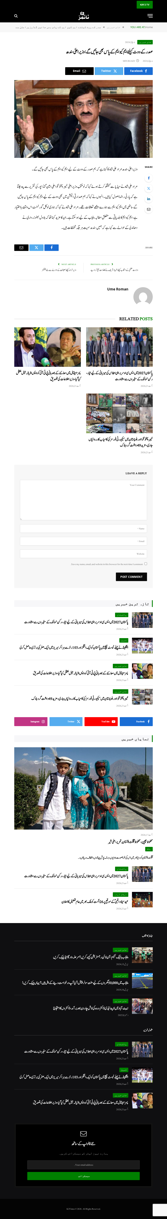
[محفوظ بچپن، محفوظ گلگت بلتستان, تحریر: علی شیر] (83, 788)
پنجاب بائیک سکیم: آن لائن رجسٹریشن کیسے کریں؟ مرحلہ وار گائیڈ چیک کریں (90, 957)
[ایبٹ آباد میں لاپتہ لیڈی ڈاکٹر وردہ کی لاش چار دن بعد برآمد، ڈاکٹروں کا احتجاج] (142, 1006)
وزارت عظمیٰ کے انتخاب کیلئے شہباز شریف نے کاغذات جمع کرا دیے (114, 270)
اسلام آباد (120, 894)
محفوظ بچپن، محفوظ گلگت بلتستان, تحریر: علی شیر (130, 842)
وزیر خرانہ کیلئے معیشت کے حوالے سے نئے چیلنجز (59, 270)
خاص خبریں (145, 42)
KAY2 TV (144, 4)
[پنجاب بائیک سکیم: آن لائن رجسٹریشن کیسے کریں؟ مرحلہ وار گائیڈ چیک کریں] (142, 955)
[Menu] (150, 15)
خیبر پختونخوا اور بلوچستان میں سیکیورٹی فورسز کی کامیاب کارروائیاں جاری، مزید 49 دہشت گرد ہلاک (121, 442)
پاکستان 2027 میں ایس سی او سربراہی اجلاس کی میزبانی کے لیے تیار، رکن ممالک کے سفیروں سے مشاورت (119, 376)
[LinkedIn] (149, 199)
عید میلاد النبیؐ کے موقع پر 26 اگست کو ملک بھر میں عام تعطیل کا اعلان (95, 902)
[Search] (16, 15)
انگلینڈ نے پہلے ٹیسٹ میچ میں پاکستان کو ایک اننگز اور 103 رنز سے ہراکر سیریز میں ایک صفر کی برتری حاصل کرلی (74, 648)
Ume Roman (117, 289)
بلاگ (149, 849)
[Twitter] (149, 188)
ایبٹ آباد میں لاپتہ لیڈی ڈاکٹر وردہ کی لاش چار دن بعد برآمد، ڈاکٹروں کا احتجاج (90, 1008)
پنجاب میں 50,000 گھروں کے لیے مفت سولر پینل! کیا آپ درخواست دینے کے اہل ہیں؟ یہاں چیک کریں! (75, 983)
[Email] (149, 209)
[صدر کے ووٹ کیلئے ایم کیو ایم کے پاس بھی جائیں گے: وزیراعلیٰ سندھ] (83, 119)
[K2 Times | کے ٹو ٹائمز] (83, 15)
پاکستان (122, 614)
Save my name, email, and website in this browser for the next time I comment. (107, 564)
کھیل (124, 640)
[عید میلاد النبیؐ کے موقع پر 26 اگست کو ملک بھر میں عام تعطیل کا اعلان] (142, 900)
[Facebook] (149, 178)
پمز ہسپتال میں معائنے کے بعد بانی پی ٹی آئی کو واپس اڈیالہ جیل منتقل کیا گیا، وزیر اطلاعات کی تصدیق (48, 376)
